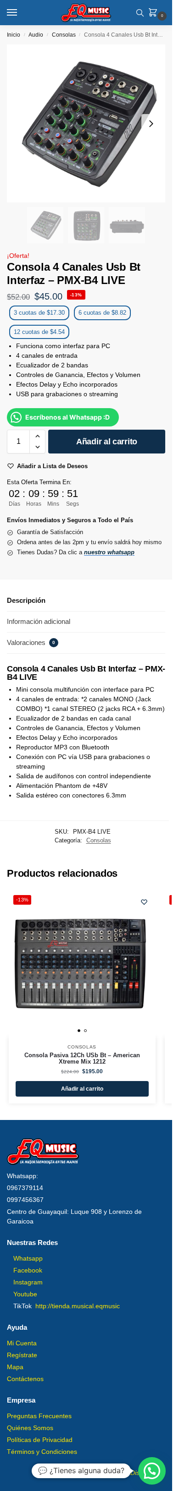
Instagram (28, 1282)
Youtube (25, 1294)
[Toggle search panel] (140, 12)
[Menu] (20, 13)
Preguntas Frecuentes (39, 1416)
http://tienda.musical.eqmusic (77, 1306)
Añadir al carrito (106, 441)
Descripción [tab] (26, 600)
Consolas (64, 35)
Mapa (15, 1367)
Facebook (27, 1270)
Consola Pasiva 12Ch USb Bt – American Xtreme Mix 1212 (82, 1058)
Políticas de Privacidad (40, 1439)
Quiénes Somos (30, 1427)
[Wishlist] (144, 902)
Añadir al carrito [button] (82, 1089)
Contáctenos (25, 1378)
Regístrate (22, 1355)
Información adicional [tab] (38, 621)
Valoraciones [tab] (31, 642)
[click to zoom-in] (86, 123)
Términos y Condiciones (42, 1451)
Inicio (13, 35)
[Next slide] (151, 123)
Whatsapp (28, 1258)
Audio (35, 35)
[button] (154, 13)
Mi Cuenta (22, 1343)
